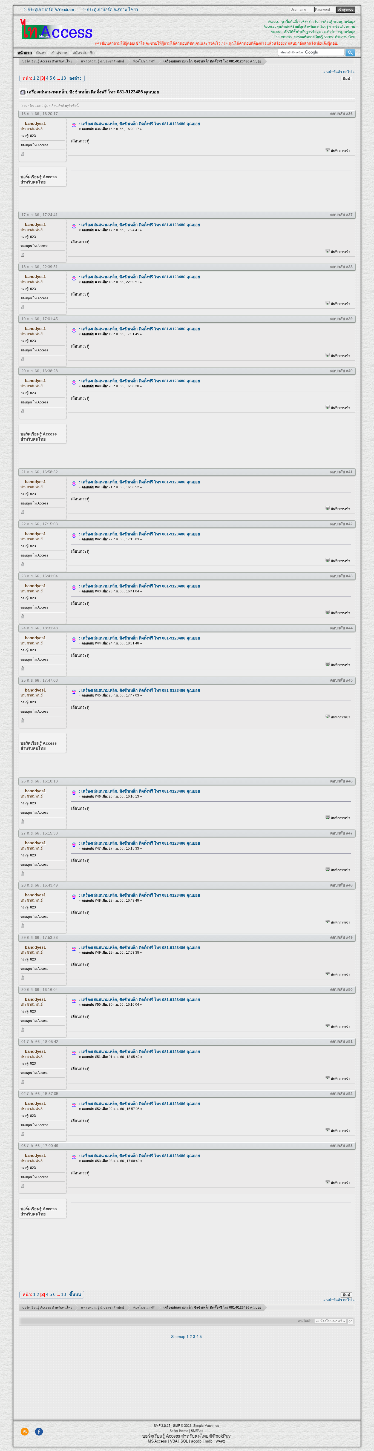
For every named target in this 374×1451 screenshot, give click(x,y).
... (59, 78)
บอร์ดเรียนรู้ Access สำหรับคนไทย (175, 1435)
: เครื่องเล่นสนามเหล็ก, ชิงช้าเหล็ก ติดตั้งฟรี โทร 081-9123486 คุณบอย (139, 124)
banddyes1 (35, 123)
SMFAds (197, 1430)
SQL (184, 1441)
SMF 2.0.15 (162, 1425)
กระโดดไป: (305, 1321)
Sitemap (178, 1336)
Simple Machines (206, 1425)
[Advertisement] (209, 190)
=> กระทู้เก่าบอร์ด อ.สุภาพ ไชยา (109, 9)
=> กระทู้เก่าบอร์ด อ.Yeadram (48, 9)
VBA (173, 1441)
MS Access (157, 1441)
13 (63, 78)
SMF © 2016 (182, 1425)
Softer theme (178, 1430)
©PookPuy (220, 1435)
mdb (208, 1441)
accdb (196, 1441)
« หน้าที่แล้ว (332, 72)
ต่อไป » (349, 72)
